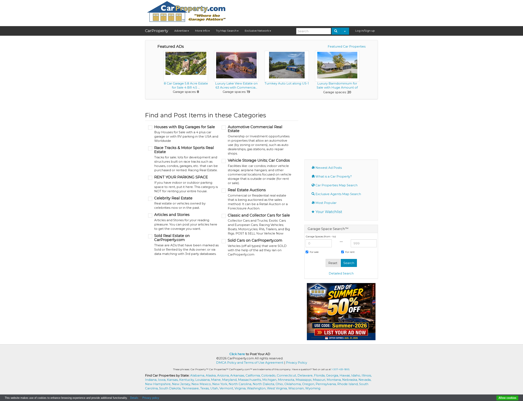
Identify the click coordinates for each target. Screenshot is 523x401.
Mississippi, (304, 380)
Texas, (205, 388)
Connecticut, (287, 375)
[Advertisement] (303, 11)
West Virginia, (277, 388)
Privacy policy (150, 397)
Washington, (257, 388)
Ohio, (280, 384)
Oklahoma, (293, 384)
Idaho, (356, 375)
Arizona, (223, 375)
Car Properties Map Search (336, 185)
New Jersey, (181, 384)
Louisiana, (203, 380)
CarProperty (156, 30)
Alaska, (211, 375)
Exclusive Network (257, 30)
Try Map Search (226, 30)
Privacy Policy (296, 362)
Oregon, (309, 384)
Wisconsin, (296, 388)
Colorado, (269, 375)
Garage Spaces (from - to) (321, 236)
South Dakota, (170, 388)
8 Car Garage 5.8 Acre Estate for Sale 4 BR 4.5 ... (186, 85)
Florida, (320, 375)
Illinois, (367, 375)
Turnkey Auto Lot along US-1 (287, 83)
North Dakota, (264, 384)
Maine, (216, 380)
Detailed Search (341, 273)
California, (253, 375)
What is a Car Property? (333, 176)
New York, (220, 384)
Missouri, (320, 380)
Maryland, (230, 380)
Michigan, (270, 380)
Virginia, (241, 388)
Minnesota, (287, 380)
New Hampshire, (158, 384)
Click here (237, 354)
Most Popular (325, 203)
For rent (350, 251)
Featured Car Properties (346, 46)
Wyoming (312, 388)
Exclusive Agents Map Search (338, 194)
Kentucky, (187, 380)
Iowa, (162, 380)
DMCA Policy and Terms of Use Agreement (249, 362)
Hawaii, (345, 375)
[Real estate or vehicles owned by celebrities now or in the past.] (183, 203)
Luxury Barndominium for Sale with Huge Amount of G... (337, 87)
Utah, (214, 388)
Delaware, (305, 375)
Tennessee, (191, 388)
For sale (314, 251)
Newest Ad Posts (328, 168)
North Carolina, (241, 384)
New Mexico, (201, 384)
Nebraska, (350, 380)
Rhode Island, (348, 384)
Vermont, (227, 388)
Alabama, (198, 375)
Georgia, (333, 375)
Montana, (334, 380)
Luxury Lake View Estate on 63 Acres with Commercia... (236, 85)
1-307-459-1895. (341, 369)
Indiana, (151, 380)
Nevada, (365, 380)
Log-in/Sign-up (365, 30)
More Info (201, 30)
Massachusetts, (250, 380)
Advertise (180, 30)
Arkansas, (238, 375)
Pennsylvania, (326, 384)
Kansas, (173, 380)
